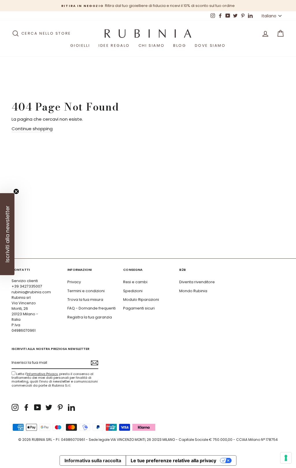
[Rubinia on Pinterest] (60, 407)
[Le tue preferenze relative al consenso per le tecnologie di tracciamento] (285, 457)
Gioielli (80, 45)
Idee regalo (114, 45)
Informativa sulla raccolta (92, 460)
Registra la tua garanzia (89, 317)
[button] (7, 234)
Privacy (74, 281)
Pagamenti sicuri (139, 308)
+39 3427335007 (27, 286)
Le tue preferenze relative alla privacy (173, 460)
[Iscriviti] (94, 362)
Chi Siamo (151, 45)
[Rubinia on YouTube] (37, 407)
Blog (179, 45)
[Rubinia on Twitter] (48, 407)
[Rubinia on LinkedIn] (71, 407)
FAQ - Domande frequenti (91, 308)
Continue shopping (32, 129)
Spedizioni (133, 290)
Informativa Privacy (42, 374)
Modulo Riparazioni (141, 299)
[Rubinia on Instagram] (15, 407)
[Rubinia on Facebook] (26, 407)
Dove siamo (210, 45)
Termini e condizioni (86, 290)
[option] (148, 5)
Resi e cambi (135, 281)
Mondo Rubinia (193, 290)
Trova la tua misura (85, 299)
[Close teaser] (16, 191)
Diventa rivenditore (197, 281)
